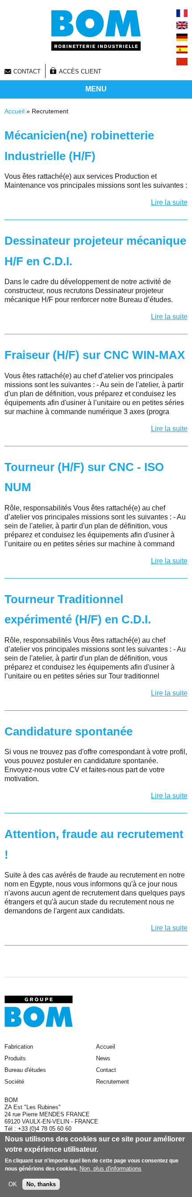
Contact (27, 71)
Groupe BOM (38, 1011)
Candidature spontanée (68, 731)
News (103, 1058)
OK (12, 1184)
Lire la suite (169, 202)
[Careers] (182, 25)
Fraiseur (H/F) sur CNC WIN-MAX (94, 355)
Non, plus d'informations (110, 1168)
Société (14, 1081)
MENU (96, 89)
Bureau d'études (25, 1070)
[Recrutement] (182, 13)
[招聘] (182, 61)
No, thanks (41, 1184)
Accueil (14, 111)
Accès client (80, 71)
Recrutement (112, 1081)
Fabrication (18, 1046)
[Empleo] (182, 49)
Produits (15, 1058)
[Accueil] (96, 30)
